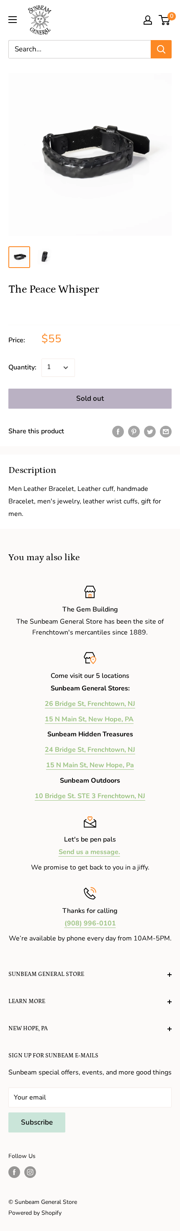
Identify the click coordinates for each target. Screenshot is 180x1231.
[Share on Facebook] (118, 431)
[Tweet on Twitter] (150, 431)
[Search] (161, 49)
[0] (164, 20)
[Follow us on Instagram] (30, 1172)
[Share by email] (166, 431)
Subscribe (37, 1122)
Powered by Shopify (35, 1213)
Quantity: (22, 367)
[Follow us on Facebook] (14, 1172)
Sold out (90, 398)
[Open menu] (12, 19)
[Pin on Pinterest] (134, 431)
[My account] (148, 20)
